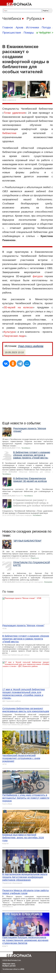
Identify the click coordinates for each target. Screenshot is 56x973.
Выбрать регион (8, 966)
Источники (32, 27)
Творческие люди (14, 335)
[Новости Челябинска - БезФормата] (16, 3)
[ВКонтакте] (6, 363)
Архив (19, 27)
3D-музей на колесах (18, 307)
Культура (9, 331)
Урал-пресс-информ (30, 346)
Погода (46, 27)
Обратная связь (8, 964)
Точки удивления (14, 112)
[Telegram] (20, 363)
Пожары (29, 32)
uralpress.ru (11, 100)
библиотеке (9, 133)
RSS (22, 969)
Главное (7, 27)
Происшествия (11, 32)
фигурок (38, 276)
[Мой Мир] (27, 363)
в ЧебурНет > (44, 32)
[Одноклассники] (13, 363)
